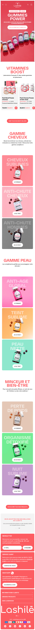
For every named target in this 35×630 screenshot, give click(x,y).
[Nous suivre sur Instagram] (10, 626)
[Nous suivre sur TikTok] (20, 626)
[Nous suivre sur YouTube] (15, 626)
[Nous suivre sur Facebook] (5, 626)
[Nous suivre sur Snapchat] (25, 626)
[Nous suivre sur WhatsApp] (30, 626)
